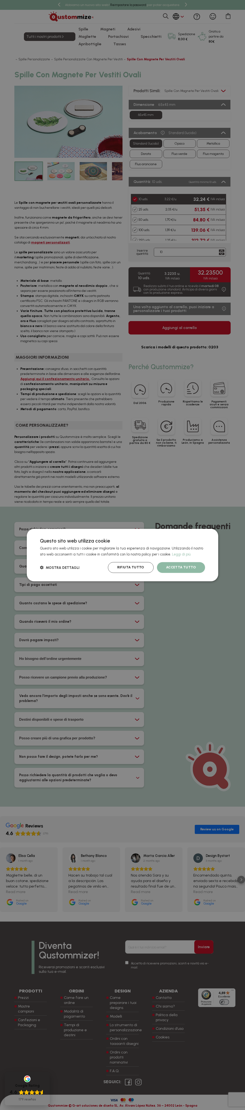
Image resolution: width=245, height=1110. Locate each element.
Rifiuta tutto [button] (130, 567)
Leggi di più (181, 554)
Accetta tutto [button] (181, 567)
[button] (59, 567)
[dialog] (122, 555)
